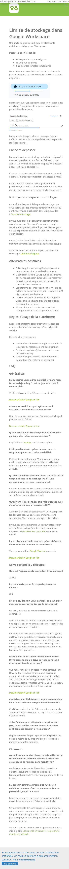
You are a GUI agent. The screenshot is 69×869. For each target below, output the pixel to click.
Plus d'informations (24, 859)
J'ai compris (10, 863)
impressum (64, 1)
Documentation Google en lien (24, 399)
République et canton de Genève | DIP (17, 1)
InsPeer (27, 442)
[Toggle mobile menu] (66, 5)
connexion (52, 1)
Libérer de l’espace (30, 253)
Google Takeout (38, 550)
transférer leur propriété (33, 531)
